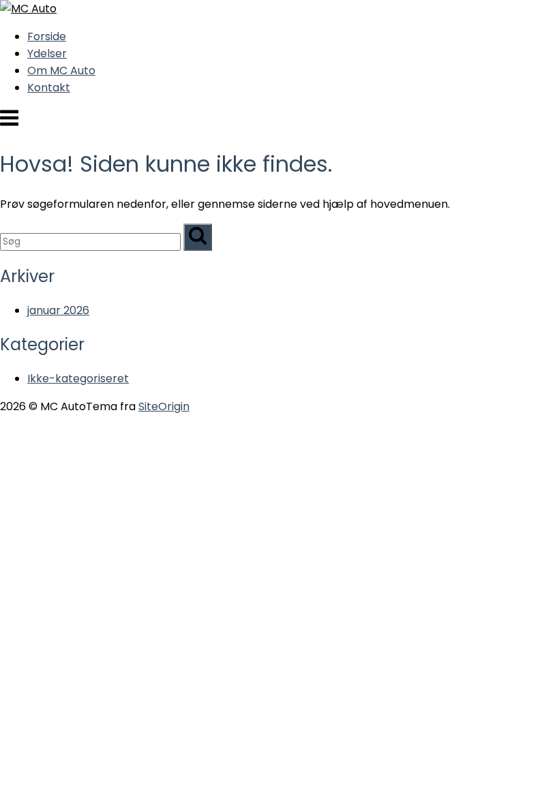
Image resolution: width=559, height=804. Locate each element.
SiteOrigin (164, 406)
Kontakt (48, 87)
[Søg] (197, 237)
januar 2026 (58, 310)
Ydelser (47, 53)
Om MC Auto (61, 70)
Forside (46, 36)
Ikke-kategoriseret (78, 378)
